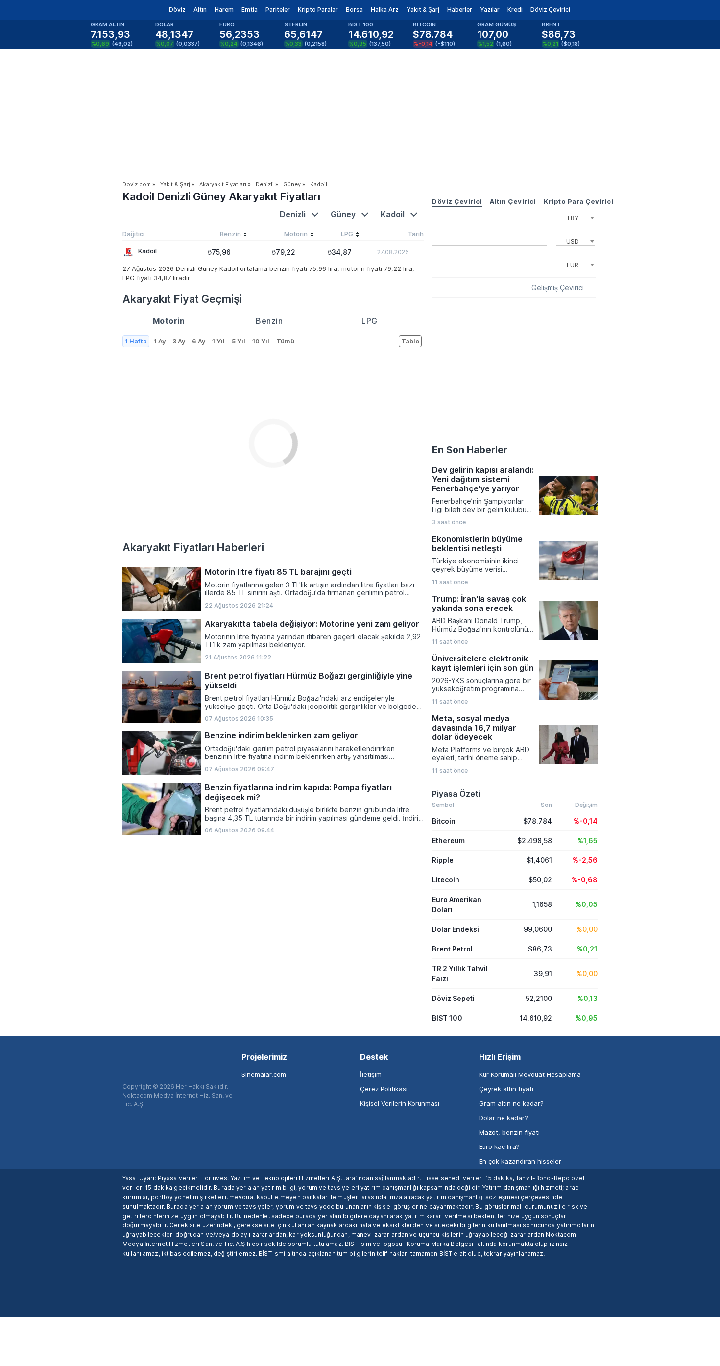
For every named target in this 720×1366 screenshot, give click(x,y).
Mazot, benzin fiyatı (509, 1132)
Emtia (249, 9)
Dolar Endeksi (455, 929)
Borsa (354, 9)
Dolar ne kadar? (503, 1118)
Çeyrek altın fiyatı (506, 1089)
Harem (224, 9)
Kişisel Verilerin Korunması (399, 1103)
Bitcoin (444, 821)
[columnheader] (219, 235)
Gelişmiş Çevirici (557, 288)
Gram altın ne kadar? (511, 1103)
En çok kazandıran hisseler (520, 1161)
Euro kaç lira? (499, 1146)
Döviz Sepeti (453, 998)
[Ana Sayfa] (114, 9)
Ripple (443, 860)
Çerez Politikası (384, 1089)
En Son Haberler (469, 450)
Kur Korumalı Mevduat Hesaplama (530, 1074)
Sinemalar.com (263, 1074)
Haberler (459, 9)
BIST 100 (447, 1018)
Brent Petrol (452, 949)
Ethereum (448, 840)
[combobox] (575, 216)
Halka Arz (385, 9)
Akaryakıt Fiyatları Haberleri (193, 547)
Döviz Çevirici (550, 9)
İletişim (371, 1074)
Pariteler (277, 9)
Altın (200, 9)
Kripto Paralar (318, 9)
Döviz (177, 9)
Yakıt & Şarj (423, 9)
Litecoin (445, 880)
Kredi (515, 9)
